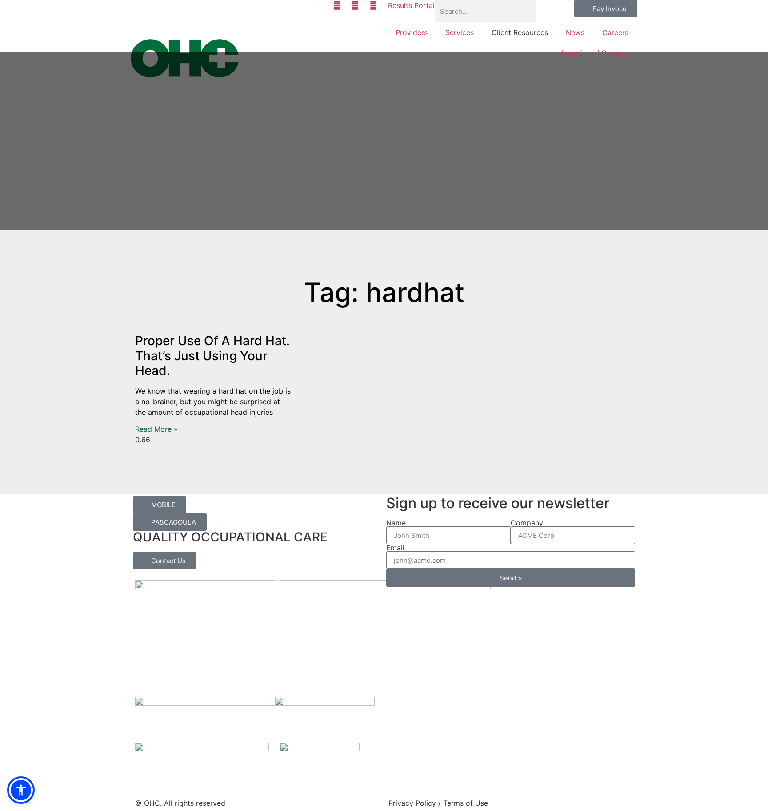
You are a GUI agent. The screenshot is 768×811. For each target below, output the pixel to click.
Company (527, 522)
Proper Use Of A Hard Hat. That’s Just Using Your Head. (212, 355)
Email (395, 547)
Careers (615, 32)
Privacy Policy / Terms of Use (438, 803)
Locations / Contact (594, 52)
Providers (412, 32)
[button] (21, 790)
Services (459, 32)
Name (396, 522)
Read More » (156, 429)
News (575, 32)
